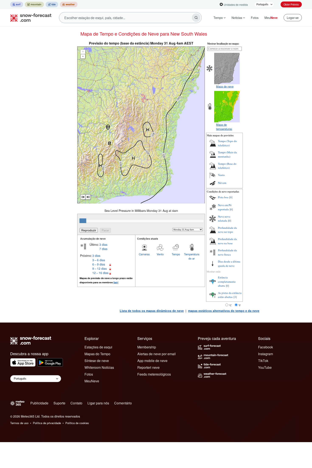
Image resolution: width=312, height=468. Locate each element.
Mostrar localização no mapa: (223, 43)
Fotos (255, 17)
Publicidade (39, 403)
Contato (76, 403)
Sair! (115, 282)
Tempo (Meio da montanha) (227, 154)
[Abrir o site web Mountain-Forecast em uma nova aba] (34, 4)
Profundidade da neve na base (227, 241)
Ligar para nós (98, 403)
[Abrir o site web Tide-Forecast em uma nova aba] (52, 4)
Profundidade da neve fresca (227, 252)
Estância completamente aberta (227, 281)
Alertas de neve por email (156, 353)
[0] (230, 197)
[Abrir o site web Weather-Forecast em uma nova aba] (68, 4)
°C (230, 305)
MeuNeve (91, 381)
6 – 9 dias (98, 264)
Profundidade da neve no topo (227, 230)
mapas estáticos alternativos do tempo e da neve (223, 311)
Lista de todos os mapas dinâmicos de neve (152, 311)
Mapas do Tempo (97, 353)
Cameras (144, 254)
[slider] (82, 220)
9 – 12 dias (99, 268)
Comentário (123, 403)
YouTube (265, 367)
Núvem (222, 183)
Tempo (218, 17)
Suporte (59, 403)
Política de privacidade (47, 423)
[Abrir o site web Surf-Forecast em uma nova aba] (16, 4)
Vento (160, 254)
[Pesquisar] (196, 17)
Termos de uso (19, 423)
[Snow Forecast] (29, 17)
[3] (235, 297)
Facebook (265, 347)
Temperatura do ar (191, 256)
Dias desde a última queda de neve (229, 264)
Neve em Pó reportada (225, 207)
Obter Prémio (291, 4)
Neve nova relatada (224, 219)
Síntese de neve (96, 360)
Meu (271, 17)
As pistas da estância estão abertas (230, 295)
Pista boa (223, 197)
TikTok (263, 360)
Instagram (265, 353)
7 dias (103, 249)
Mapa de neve (224, 86)
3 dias (103, 244)
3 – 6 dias (98, 260)
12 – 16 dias (100, 273)
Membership (146, 347)
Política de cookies (77, 423)
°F (239, 305)
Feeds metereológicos (154, 374)
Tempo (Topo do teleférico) (227, 143)
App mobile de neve (152, 360)
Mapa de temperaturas (224, 127)
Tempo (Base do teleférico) (227, 166)
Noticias (237, 17)
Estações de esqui (98, 347)
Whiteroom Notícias (99, 367)
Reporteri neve (148, 367)
